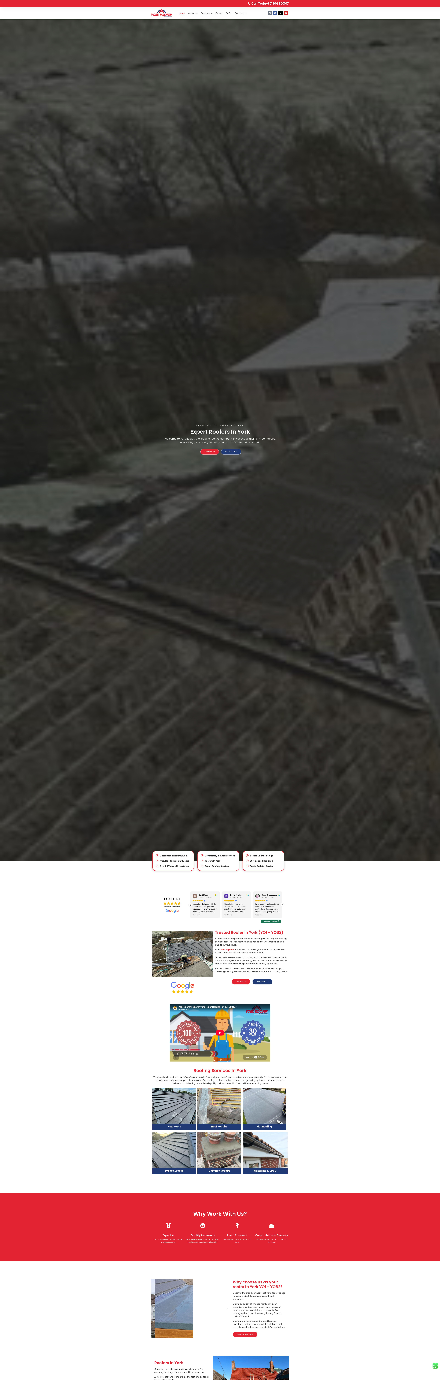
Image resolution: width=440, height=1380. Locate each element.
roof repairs (227, 949)
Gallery (219, 13)
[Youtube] (286, 13)
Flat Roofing (264, 1126)
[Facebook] (275, 13)
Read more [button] (197, 915)
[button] (282, 905)
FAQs (228, 13)
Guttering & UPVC (265, 1171)
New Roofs (174, 1126)
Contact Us (240, 13)
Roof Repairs (219, 1126)
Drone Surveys (174, 1171)
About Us (193, 13)
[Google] (270, 13)
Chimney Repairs (219, 1171)
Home (182, 13)
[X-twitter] (280, 13)
